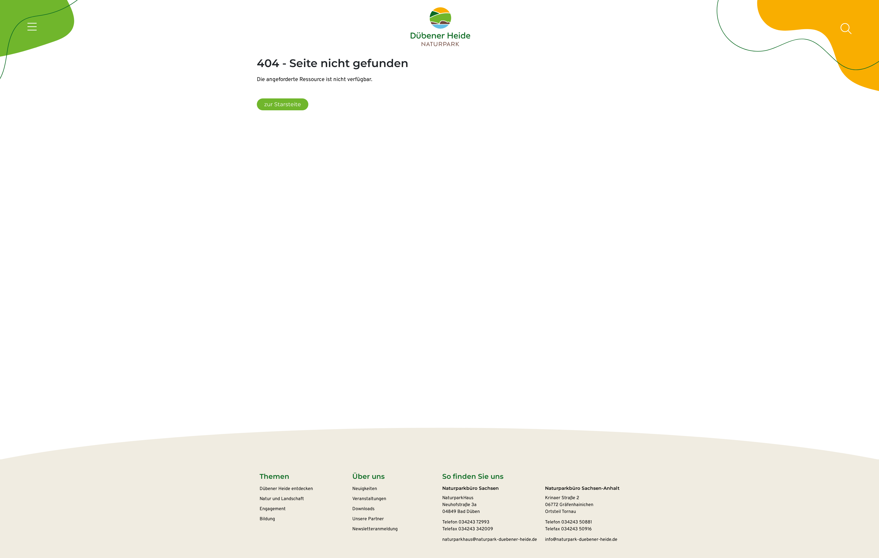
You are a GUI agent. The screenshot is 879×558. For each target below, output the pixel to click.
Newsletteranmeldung (375, 529)
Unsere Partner (368, 519)
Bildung (267, 519)
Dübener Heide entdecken (286, 489)
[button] (306, 476)
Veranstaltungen (369, 499)
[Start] (440, 26)
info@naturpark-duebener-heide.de (581, 540)
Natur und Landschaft (282, 499)
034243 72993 (473, 522)
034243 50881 (576, 522)
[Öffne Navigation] (32, 27)
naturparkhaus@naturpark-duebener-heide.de (489, 540)
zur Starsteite (282, 104)
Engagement (273, 509)
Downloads (363, 509)
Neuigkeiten (364, 489)
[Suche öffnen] (846, 29)
